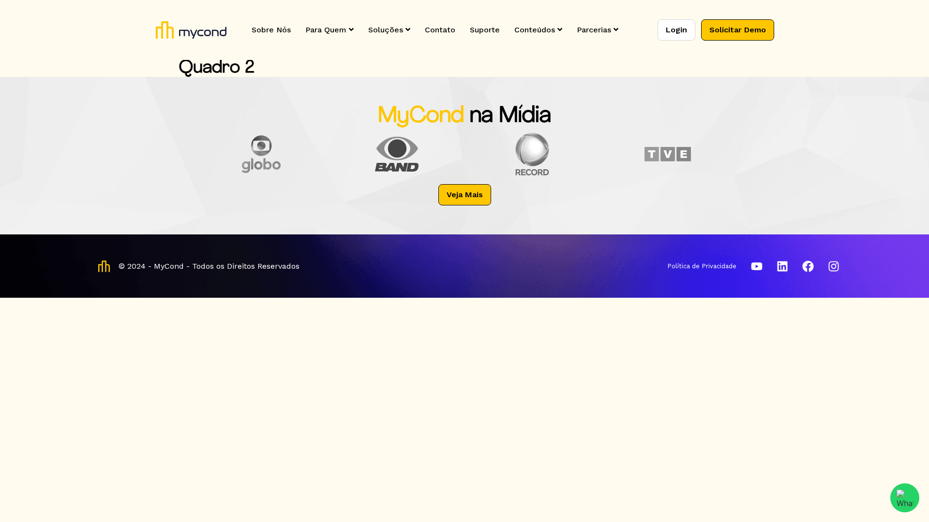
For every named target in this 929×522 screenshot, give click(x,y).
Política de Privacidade (701, 266)
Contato (440, 29)
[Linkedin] (782, 266)
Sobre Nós (271, 29)
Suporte (485, 29)
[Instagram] (833, 266)
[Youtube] (756, 266)
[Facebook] (808, 266)
